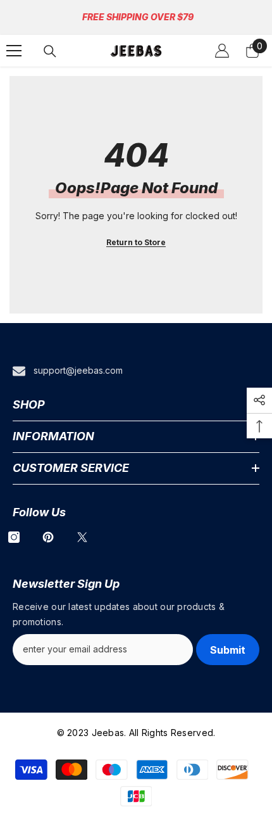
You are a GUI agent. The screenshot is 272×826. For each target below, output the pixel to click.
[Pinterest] (48, 537)
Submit (227, 650)
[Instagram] (13, 537)
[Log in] (222, 51)
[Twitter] (82, 537)
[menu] (14, 50)
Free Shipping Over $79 (138, 16)
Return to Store (136, 242)
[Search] (50, 51)
